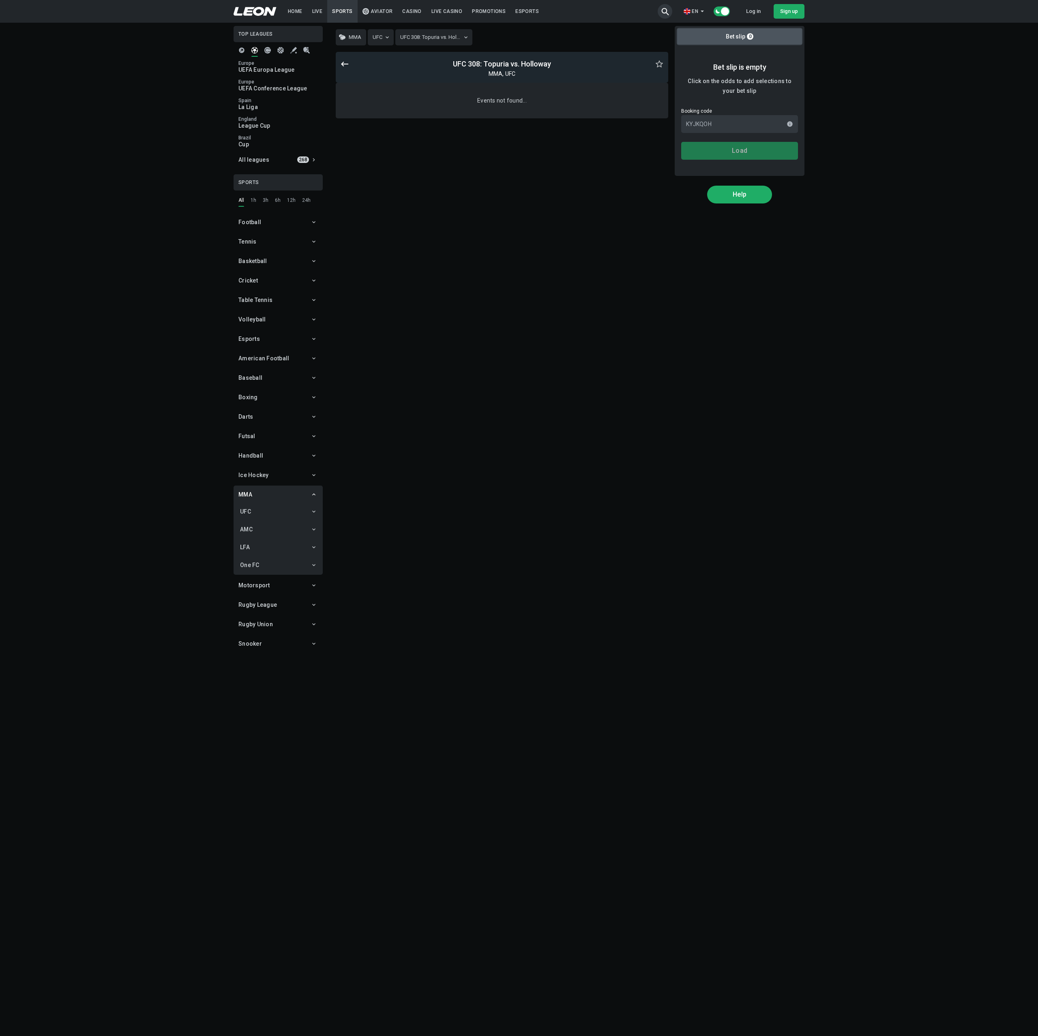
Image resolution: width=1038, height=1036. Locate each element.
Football (249, 222)
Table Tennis (255, 300)
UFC (245, 511)
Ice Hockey (253, 475)
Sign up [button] (789, 11)
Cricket (248, 280)
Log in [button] (753, 11)
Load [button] (739, 150)
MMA (245, 494)
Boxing (248, 397)
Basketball (252, 261)
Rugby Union (255, 624)
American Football (263, 358)
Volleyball (252, 319)
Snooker (250, 643)
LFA (245, 547)
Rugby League (257, 604)
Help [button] (739, 194)
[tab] (241, 50)
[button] (665, 11)
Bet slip (739, 36)
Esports (249, 339)
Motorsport (254, 585)
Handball (250, 455)
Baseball (250, 378)
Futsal (246, 436)
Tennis (247, 241)
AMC (246, 529)
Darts (245, 416)
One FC (250, 565)
